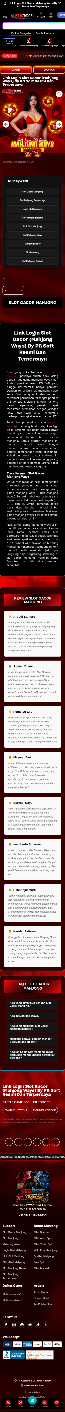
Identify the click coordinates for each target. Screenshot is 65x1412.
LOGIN (16, 69)
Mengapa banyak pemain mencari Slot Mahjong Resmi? (31, 1040)
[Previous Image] (6, 124)
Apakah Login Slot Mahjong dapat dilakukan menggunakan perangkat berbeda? (32, 1054)
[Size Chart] (4, 277)
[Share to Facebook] (18, 1141)
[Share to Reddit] (46, 1141)
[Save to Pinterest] (37, 1141)
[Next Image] (59, 124)
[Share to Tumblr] (56, 1141)
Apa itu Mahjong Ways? (25, 1015)
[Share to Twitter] (9, 1141)
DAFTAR (49, 69)
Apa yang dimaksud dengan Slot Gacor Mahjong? (30, 1004)
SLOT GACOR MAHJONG (32, 302)
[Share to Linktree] (28, 1141)
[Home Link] (22, 16)
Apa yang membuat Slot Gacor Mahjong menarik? (29, 1027)
